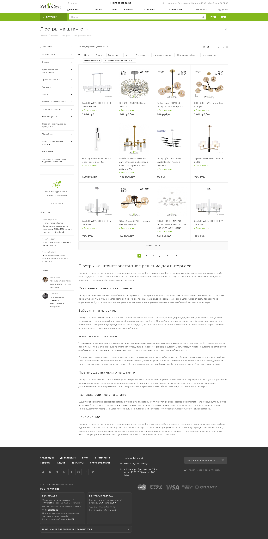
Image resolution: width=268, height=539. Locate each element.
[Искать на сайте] (203, 16)
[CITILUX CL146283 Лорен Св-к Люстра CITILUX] (209, 83)
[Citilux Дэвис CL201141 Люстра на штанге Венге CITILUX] (134, 201)
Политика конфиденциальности (204, 470)
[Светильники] (51, 6)
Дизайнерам (68, 458)
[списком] (223, 46)
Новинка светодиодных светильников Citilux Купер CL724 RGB (55, 258)
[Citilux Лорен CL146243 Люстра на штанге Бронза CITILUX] (172, 83)
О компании (102, 458)
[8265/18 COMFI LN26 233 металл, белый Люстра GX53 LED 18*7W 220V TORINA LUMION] (172, 201)
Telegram (71, 472)
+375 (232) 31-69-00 (106, 507)
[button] (254, 437)
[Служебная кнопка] (176, 255)
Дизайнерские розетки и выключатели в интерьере (57, 302)
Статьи (44, 270)
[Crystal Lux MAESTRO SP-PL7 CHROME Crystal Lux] (209, 201)
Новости (45, 212)
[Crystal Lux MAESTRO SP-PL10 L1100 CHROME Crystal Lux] (97, 83)
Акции (61, 463)
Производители (100, 463)
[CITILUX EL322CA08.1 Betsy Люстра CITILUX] (134, 83)
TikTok (86, 472)
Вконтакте (43, 472)
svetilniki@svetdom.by (136, 463)
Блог (85, 458)
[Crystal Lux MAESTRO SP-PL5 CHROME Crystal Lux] (97, 201)
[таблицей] (227, 46)
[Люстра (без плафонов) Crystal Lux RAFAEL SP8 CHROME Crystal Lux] (172, 138)
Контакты (77, 463)
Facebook (50, 472)
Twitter (57, 472)
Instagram (64, 472)
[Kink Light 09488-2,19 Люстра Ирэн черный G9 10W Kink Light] (97, 138)
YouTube (79, 472)
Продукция (47, 458)
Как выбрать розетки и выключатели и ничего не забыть (60, 284)
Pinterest (93, 472)
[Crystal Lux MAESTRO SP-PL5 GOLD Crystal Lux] (209, 138)
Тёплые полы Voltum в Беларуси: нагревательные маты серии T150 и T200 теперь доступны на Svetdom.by (56, 227)
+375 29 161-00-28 (121, 3)
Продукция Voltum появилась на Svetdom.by (56, 243)
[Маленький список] (204, 46)
